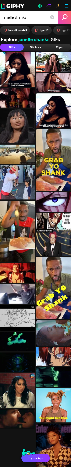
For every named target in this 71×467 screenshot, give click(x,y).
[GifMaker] (40, 6)
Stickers (35, 47)
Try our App (35, 458)
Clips (59, 47)
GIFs (12, 47)
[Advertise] (48, 6)
